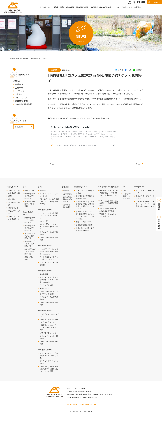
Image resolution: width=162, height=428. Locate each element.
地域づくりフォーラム (48, 333)
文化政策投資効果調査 (84, 225)
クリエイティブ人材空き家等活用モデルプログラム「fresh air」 (49, 279)
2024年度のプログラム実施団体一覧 (29, 228)
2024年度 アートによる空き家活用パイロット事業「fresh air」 (49, 251)
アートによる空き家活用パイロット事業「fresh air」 (49, 215)
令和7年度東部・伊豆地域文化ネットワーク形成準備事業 (49, 201)
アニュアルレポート (14, 212)
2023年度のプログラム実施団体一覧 (29, 236)
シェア (129, 70)
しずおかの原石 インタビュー (127, 196)
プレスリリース (21, 97)
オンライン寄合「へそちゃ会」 (49, 362)
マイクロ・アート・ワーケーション (49, 195)
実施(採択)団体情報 (23, 104)
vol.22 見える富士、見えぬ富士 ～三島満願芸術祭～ (109, 203)
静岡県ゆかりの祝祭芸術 (101, 7)
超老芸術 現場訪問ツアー (67, 207)
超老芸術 (66, 190)
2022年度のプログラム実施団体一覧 (29, 243)
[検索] (149, 2)
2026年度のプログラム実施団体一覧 (29, 196)
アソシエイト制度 (46, 285)
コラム (125, 190)
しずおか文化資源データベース (145, 197)
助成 (56, 7)
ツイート (120, 70)
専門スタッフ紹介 (14, 203)
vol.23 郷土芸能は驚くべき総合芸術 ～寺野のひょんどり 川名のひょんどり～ (109, 194)
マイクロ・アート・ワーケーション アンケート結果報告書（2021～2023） (145, 204)
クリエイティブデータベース (145, 192)
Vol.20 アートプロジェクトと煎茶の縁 (109, 215)
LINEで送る (139, 70)
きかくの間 (44, 221)
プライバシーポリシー (88, 404)
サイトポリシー (71, 404)
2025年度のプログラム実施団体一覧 (29, 220)
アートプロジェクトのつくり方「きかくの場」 (49, 258)
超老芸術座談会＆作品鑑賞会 (67, 199)
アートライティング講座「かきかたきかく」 (49, 321)
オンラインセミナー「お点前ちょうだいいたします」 (49, 355)
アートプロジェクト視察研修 (49, 239)
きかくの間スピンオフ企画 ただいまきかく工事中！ (49, 226)
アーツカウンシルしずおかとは (14, 192)
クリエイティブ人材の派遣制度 (49, 233)
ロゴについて (13, 208)
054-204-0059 (75, 397)
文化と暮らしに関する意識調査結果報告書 (85, 229)
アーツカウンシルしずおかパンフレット (14, 219)
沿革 (10, 196)
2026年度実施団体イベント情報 (29, 204)
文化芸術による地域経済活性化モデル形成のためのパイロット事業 (49, 369)
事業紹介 (43, 190)
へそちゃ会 (19, 90)
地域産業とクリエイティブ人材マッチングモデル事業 (49, 327)
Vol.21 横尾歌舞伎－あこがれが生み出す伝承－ (109, 210)
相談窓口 (19, 84)
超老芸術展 (44, 274)
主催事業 (19, 87)
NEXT (138, 163)
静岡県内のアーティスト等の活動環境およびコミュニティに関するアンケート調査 (85, 215)
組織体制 (11, 199)
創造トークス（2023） (84, 222)
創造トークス (45, 288)
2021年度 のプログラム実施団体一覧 (29, 251)
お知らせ (137, 7)
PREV (52, 163)
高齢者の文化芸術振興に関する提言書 (85, 197)
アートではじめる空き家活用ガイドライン (85, 192)
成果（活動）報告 (29, 258)
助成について (29, 190)
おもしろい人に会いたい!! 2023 (49, 315)
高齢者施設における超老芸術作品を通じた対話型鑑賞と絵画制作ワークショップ (85, 205)
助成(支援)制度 (21, 100)
